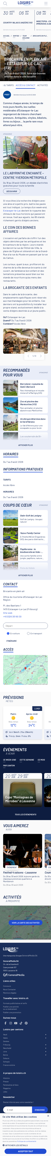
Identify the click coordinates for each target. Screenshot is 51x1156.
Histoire (6, 1078)
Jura (5, 1051)
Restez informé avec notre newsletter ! (18, 1102)
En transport (36, 633)
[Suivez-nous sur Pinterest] (26, 1023)
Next (41, 356)
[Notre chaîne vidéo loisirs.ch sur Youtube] (15, 1023)
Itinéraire (11, 641)
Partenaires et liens (10, 1085)
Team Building (25, 37)
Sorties (16, 36)
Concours (7, 986)
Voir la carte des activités (25, 922)
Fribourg (6, 1045)
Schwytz (6, 1062)
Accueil (6, 36)
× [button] (48, 1116)
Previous (28, 356)
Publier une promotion (12, 1012)
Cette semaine (27, 759)
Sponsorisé (7, 134)
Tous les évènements (25, 814)
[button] (25, 1145)
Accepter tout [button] (25, 1151)
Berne (5, 1055)
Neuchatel (7, 1048)
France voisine (9, 1065)
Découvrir (11, 191)
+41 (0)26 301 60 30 (12, 616)
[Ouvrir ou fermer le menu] (46, 4)
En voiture (15, 633)
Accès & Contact (25, 85)
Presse (5, 1081)
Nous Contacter (9, 989)
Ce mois (41, 759)
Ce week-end (9, 759)
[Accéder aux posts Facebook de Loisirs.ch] (5, 1023)
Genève (6, 1041)
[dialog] (25, 1134)
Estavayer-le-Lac (12, 210)
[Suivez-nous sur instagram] (10, 1023)
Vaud (5, 1034)
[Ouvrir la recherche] (5, 4)
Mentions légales (9, 993)
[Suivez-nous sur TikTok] (21, 1023)
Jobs (5, 1092)
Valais (5, 1038)
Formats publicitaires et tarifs (15, 1003)
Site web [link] (7, 612)
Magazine (6, 1088)
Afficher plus (25, 445)
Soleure (6, 1058)
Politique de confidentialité (26, 1141)
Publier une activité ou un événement (11, 1008)
